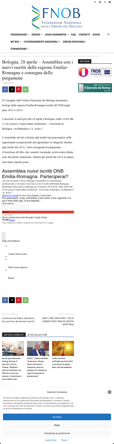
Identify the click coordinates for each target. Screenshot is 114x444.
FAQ (73, 34)
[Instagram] (100, 2)
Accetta (57, 417)
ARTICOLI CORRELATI (14, 335)
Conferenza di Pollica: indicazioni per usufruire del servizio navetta (18, 320)
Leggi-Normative (55, 34)
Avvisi (96, 34)
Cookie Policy (51, 440)
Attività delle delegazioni (20, 56)
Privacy (64, 440)
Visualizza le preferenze (57, 433)
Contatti (84, 34)
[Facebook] (95, 2)
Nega (57, 425)
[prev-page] (4, 385)
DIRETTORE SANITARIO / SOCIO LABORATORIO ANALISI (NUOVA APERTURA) (58, 321)
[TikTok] (105, 2)
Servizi (35, 34)
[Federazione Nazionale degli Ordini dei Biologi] (57, 17)
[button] (109, 392)
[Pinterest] (19, 89)
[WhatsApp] (25, 89)
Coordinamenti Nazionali (41, 41)
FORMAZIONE (19, 48)
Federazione (19, 34)
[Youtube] (109, 2)
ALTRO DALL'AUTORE (37, 335)
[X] (12, 89)
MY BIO (15, 41)
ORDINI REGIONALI (74, 41)
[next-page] (9, 385)
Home (4, 56)
